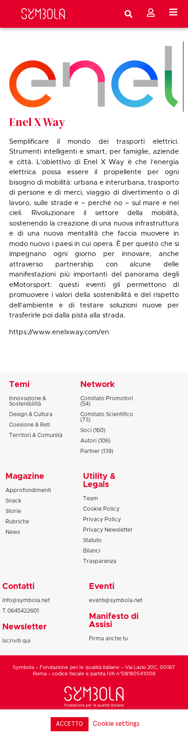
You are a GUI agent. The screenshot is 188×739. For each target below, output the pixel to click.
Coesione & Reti (29, 424)
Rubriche (17, 521)
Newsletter (24, 627)
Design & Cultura (30, 414)
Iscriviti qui (16, 640)
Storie (13, 511)
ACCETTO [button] (69, 724)
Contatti (18, 587)
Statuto (92, 540)
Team (90, 498)
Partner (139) (96, 451)
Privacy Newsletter (108, 530)
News (12, 532)
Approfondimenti (28, 490)
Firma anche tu (108, 638)
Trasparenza (99, 561)
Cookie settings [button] (116, 723)
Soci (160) (92, 430)
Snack (13, 500)
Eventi (102, 587)
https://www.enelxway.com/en (59, 332)
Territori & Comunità (36, 435)
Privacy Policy (102, 519)
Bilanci (91, 550)
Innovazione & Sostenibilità (27, 401)
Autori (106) (95, 440)
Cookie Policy (101, 509)
